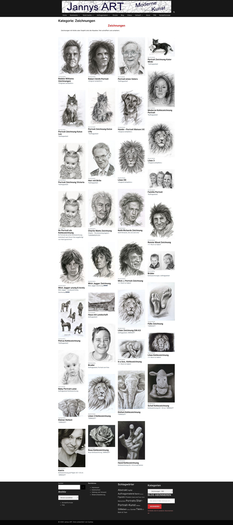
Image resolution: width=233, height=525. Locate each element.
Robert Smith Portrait (98, 79)
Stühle (128, 509)
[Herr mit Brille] (101, 159)
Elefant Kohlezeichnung (129, 412)
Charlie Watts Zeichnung (100, 231)
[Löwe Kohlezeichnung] (161, 342)
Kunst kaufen (87, 15)
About (148, 15)
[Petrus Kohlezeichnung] (71, 318)
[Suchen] (83, 487)
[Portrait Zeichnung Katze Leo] (71, 109)
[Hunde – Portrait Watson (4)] (131, 107)
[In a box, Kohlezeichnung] (131, 349)
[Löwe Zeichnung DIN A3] (131, 308)
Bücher (141, 494)
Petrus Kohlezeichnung (69, 341)
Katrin (61, 470)
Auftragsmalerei (102, 15)
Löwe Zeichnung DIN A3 (129, 330)
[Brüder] (161, 260)
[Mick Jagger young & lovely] (71, 265)
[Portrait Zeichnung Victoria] (71, 161)
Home (65, 15)
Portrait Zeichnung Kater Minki (159, 60)
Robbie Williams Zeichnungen (66, 79)
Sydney (90, 522)
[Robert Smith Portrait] (101, 56)
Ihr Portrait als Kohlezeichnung (66, 231)
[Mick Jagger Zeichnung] (101, 261)
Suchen (60, 483)
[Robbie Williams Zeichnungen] (71, 56)
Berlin (137, 494)
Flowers (128, 497)
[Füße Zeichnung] (161, 301)
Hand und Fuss (136, 497)
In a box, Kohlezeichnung (130, 361)
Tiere (139, 509)
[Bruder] (101, 343)
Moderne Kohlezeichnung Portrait (160, 111)
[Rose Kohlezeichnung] (101, 436)
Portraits (131, 500)
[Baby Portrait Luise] (71, 367)
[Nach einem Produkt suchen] (174, 12)
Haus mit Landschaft (98, 315)
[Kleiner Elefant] (71, 407)
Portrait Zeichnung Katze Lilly (100, 130)
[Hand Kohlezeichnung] (131, 440)
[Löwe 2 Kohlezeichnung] (101, 393)
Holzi (143, 497)
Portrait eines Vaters (128, 79)
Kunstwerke (74, 15)
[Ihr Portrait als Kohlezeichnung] (71, 209)
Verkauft (138, 15)
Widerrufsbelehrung (98, 495)
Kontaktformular (164, 15)
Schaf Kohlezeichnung (158, 405)
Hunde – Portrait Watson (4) (131, 129)
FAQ (154, 15)
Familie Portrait (155, 192)
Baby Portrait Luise (67, 389)
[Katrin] (71, 448)
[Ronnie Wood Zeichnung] (161, 220)
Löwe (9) (122, 180)
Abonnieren (154, 506)
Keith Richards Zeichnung (130, 230)
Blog (122, 15)
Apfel (130, 490)
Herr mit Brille (94, 180)
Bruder (91, 365)
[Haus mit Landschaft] (101, 302)
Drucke (115, 15)
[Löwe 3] (161, 139)
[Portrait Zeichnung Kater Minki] (161, 46)
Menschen (121, 501)
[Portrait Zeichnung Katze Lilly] (101, 107)
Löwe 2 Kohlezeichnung (99, 416)
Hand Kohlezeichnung (128, 463)
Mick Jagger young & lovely (71, 288)
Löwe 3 (151, 160)
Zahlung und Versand (99, 492)
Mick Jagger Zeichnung (99, 283)
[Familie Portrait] (161, 179)
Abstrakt (123, 489)
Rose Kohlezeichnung (98, 450)
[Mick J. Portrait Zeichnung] (131, 258)
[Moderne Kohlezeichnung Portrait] (161, 89)
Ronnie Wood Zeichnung (159, 242)
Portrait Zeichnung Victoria (71, 182)
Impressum (95, 487)
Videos (129, 15)
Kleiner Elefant (65, 420)
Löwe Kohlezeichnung (158, 355)
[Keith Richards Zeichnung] (131, 208)
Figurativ (121, 497)
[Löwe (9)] (131, 157)
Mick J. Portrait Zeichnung (130, 281)
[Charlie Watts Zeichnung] (101, 208)
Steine (138, 505)
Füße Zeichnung (155, 324)
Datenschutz (96, 490)
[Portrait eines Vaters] (131, 56)
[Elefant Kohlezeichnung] (131, 390)
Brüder (151, 273)
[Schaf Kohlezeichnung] (161, 383)
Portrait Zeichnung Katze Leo (70, 132)
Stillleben (122, 509)
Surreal (133, 509)
